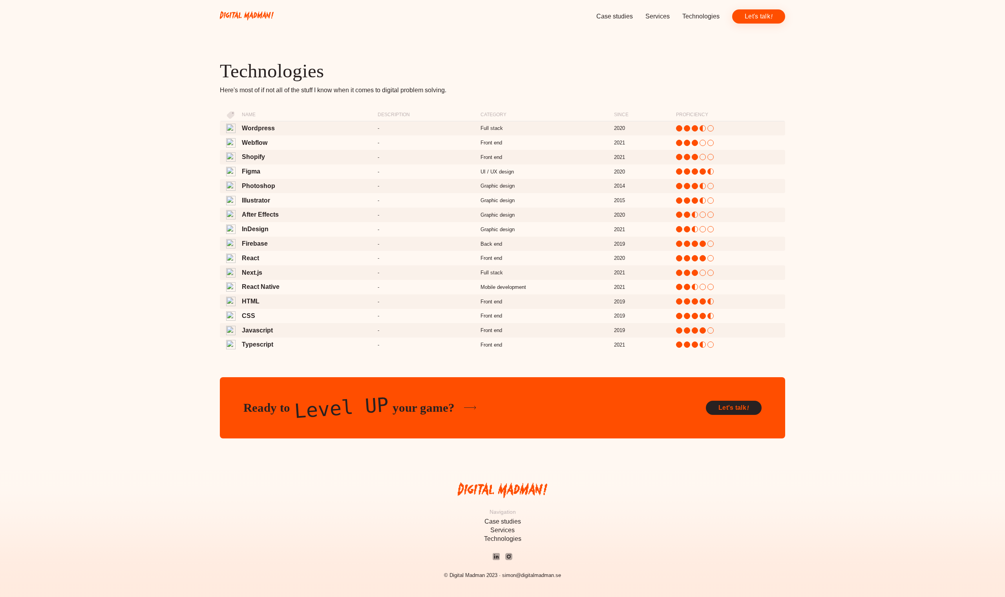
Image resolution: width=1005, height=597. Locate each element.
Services (657, 16)
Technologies (701, 16)
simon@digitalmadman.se (531, 575)
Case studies (614, 16)
